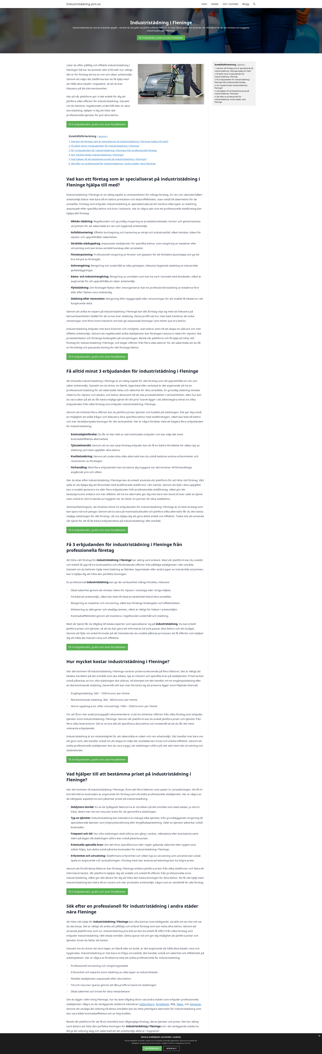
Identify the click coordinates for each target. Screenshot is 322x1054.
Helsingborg (146, 1004)
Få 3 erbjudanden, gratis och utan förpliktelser (161, 37)
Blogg (245, 4)
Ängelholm (162, 1004)
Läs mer (187, 1043)
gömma (102, 136)
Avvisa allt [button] (171, 1048)
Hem (204, 4)
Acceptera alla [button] (152, 1048)
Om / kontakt (230, 4)
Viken (180, 1004)
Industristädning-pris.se (83, 4)
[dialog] (161, 1043)
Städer (215, 4)
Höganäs (195, 1004)
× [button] (319, 1036)
